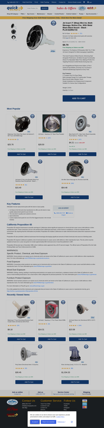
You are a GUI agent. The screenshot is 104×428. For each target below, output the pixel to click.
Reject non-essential (48, 422)
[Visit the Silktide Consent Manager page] (72, 422)
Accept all (35, 422)
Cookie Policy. (60, 416)
